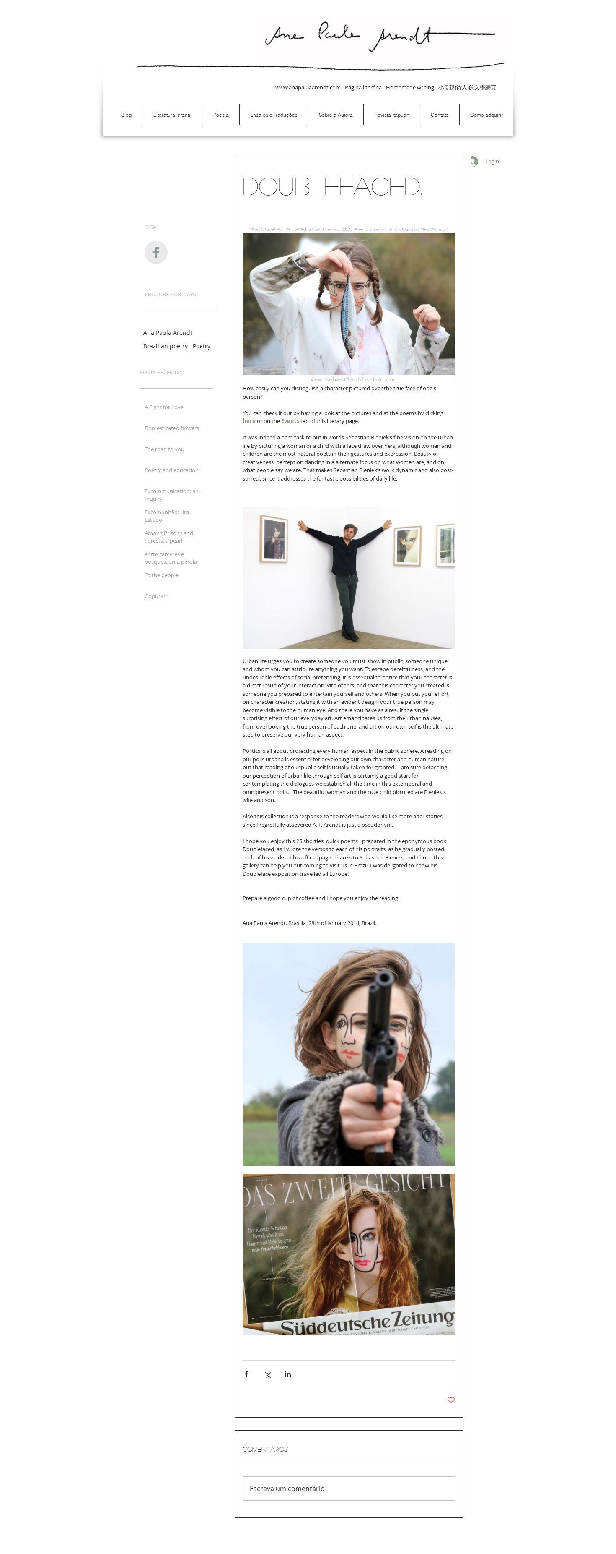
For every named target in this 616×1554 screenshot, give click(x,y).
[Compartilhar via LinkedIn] (288, 1374)
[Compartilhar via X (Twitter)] (267, 1374)
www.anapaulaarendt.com (308, 87)
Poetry (201, 346)
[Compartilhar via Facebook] (247, 1374)
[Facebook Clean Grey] (156, 252)
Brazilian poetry (165, 346)
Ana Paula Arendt (167, 333)
